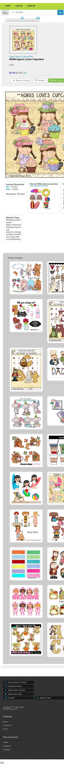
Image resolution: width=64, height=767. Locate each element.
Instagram (7, 746)
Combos (11, 698)
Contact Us (7, 725)
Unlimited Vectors (14, 686)
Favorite (41, 80)
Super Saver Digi (14, 694)
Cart (7, 6)
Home (5, 722)
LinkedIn (6, 750)
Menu (5, 13)
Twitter (5, 742)
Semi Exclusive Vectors (17, 682)
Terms (5, 729)
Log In (18, 6)
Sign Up (31, 6)
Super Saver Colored (16, 690)
